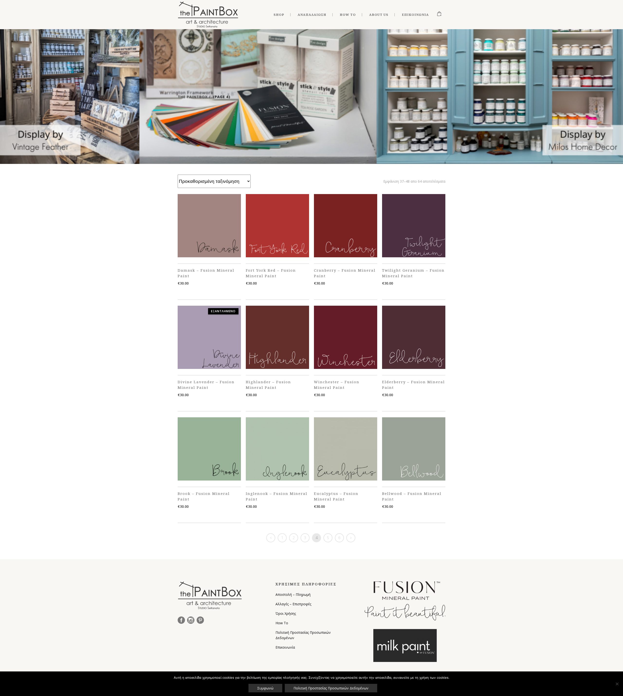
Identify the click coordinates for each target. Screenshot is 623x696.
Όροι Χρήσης (285, 613)
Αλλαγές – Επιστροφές (293, 604)
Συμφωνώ (265, 688)
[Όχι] (616, 683)
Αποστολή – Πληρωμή (293, 594)
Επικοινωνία (285, 647)
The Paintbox (193, 96)
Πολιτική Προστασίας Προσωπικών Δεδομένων (303, 635)
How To (281, 623)
